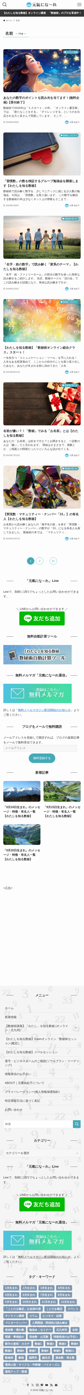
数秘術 (9, 1357)
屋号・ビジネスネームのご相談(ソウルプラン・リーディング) (42, 1063)
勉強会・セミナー (40, 1329)
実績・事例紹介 (14, 1336)
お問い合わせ (13, 1109)
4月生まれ (64, 1287)
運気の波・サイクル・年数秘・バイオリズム (32, 1364)
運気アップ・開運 (16, 1371)
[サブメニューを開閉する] (76, 1028)
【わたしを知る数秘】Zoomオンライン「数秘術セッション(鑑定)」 (41, 1041)
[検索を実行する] (77, 1124)
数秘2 (50, 1343)
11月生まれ (49, 1301)
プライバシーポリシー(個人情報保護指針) (32, 1091)
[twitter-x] (32, 1385)
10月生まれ (30, 1301)
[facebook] (28, 1385)
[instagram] (37, 1385)
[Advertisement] (42, 932)
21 (53, 560)
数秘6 (20, 1350)
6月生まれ (29, 1294)
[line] (42, 1385)
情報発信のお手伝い (18, 1074)
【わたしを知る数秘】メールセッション (31, 1052)
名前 (75, 1329)
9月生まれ (11, 1301)
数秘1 (38, 1343)
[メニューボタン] (79, 4)
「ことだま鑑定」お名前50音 (23, 1308)
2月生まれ (29, 1287)
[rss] (51, 1385)
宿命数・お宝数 (38, 1336)
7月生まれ (46, 1294)
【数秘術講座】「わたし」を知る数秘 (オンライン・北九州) (36, 1028)
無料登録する (42, 758)
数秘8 (44, 1350)
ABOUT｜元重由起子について (24, 1083)
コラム (33, 1315)
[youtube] (46, 1385)
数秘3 (62, 1343)
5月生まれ (11, 1294)
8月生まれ (64, 1294)
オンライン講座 (14, 1315)
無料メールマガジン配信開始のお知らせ (44, 710)
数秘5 (8, 1350)
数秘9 (57, 1350)
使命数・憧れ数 (14, 1329)
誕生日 (46, 1357)
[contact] (56, 1385)
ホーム (9, 1008)
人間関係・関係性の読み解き (50, 1322)
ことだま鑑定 (54, 1308)
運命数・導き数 (65, 1357)
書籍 (21, 1357)
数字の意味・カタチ (17, 1343)
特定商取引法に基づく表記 (22, 1100)
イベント (73, 1308)
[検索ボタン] (4, 4)
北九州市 (61, 1329)
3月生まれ (46, 1287)
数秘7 (32, 1350)
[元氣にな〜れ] (42, 4)
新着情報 (11, 1017)
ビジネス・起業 (52, 1315)
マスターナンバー (16, 1322)
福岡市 (33, 1357)
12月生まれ (68, 1301)
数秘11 (70, 1350)
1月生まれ (11, 1287)
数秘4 (74, 1343)
